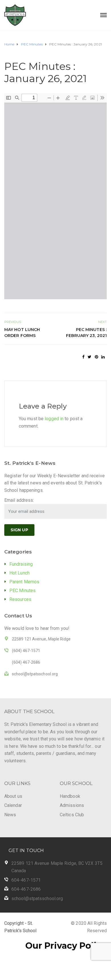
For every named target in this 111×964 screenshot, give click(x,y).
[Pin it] (96, 357)
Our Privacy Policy (66, 945)
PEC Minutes (22, 590)
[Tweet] (89, 357)
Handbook (70, 796)
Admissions (72, 805)
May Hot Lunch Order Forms (22, 332)
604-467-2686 (26, 889)
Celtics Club (72, 814)
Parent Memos (24, 581)
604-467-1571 (26, 880)
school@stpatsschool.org (37, 898)
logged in (54, 418)
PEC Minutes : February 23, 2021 (86, 332)
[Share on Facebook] (83, 357)
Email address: (19, 500)
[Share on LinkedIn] (103, 357)
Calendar (13, 805)
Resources (20, 599)
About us (13, 796)
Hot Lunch (19, 573)
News (10, 814)
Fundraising (21, 564)
